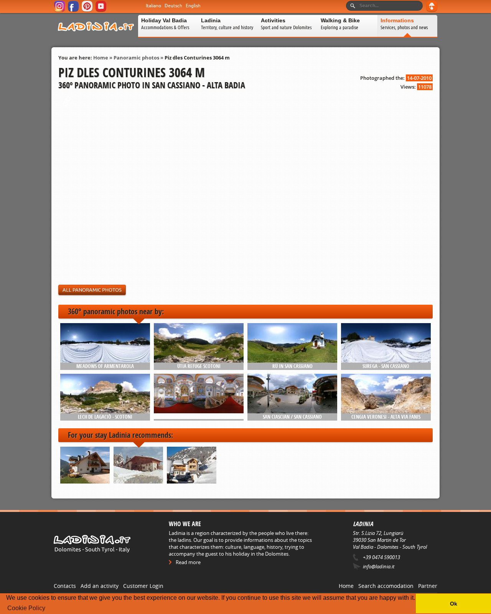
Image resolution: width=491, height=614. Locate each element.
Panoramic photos (136, 57)
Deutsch (173, 6)
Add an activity (100, 585)
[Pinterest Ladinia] (87, 10)
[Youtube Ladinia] (101, 10)
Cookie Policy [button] (26, 608)
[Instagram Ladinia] (60, 10)
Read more (188, 562)
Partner (427, 585)
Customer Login (143, 585)
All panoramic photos (92, 290)
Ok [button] (453, 604)
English (193, 6)
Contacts (65, 585)
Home (100, 57)
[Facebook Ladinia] (74, 10)
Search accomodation (386, 585)
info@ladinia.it (378, 566)
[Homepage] (96, 36)
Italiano (153, 6)
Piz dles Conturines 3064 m (197, 57)
